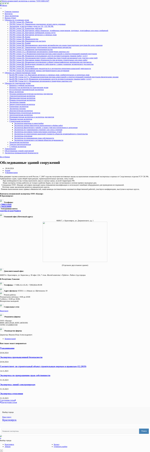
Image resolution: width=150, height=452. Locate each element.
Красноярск (9, 444)
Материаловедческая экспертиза (22, 98)
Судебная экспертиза (17, 147)
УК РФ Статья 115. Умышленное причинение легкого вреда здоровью (37, 24)
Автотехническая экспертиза (21, 115)
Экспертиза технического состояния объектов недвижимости (38, 140)
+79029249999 (5, 207)
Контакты (9, 14)
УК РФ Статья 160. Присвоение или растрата (27, 41)
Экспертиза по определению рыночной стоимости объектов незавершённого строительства (51, 134)
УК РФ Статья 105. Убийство (21, 22)
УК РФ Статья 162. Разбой (20, 43)
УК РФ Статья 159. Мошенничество (23, 39)
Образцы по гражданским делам (18, 83)
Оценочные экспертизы (18, 106)
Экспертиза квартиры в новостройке (29, 123)
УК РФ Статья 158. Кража (19, 37)
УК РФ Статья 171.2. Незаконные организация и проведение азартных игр (39, 52)
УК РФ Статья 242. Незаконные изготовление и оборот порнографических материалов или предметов (50, 62)
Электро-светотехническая (20, 144)
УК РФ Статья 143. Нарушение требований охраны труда (32, 33)
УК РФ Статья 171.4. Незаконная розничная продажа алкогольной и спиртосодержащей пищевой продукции (53, 54)
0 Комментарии (11, 173)
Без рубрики (5, 157)
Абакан (8, 447)
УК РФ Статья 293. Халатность (21, 66)
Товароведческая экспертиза (20, 119)
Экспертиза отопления (23, 136)
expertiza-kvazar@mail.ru (10, 211)
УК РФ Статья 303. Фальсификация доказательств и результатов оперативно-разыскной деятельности (50, 68)
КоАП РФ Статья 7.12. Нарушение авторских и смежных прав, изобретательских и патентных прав (49, 75)
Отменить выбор (60, 447)
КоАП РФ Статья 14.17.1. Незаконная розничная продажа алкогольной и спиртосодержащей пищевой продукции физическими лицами (63, 77)
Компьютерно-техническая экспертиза (24, 113)
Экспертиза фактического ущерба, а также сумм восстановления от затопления (45, 128)
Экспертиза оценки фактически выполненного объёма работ (38, 125)
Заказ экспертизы (12, 16)
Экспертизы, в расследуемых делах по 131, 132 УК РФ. (31, 26)
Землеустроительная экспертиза (22, 104)
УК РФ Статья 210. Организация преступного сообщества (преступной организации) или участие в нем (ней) (53, 58)
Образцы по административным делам (20, 73)
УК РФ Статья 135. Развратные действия (25, 28)
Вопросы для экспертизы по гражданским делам (28, 87)
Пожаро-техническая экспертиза (22, 100)
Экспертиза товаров (17, 102)
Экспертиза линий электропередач (17, 384)
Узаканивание (10, 149)
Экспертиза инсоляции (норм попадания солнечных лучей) (38, 132)
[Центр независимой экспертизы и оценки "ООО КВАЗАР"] (24, 1)
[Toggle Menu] (1, 8)
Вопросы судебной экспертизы (21, 85)
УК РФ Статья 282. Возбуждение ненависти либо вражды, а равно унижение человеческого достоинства (51, 64)
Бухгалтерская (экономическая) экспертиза (26, 90)
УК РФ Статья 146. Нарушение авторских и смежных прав (33, 35)
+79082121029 (6, 204)
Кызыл (56, 444)
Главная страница (12, 12)
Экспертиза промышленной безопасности (21, 153)
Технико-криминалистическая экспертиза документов (31, 94)
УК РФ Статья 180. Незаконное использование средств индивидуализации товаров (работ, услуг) (48, 56)
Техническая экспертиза (19, 142)
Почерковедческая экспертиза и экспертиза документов (31, 117)
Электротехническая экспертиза (22, 96)
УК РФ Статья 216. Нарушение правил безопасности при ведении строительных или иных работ (48, 60)
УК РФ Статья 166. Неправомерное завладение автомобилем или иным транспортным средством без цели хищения (55, 45)
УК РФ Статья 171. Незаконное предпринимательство (31, 50)
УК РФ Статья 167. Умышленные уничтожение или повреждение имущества (40, 47)
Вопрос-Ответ (10, 18)
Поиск (144, 431)
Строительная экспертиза (19, 121)
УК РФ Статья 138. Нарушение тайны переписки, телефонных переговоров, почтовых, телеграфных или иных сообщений (58, 31)
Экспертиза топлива (17, 109)
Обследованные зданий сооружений (19, 151)
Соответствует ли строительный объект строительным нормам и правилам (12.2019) (43, 366)
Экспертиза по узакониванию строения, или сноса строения (38, 130)
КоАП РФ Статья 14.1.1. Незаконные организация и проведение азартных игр (40, 81)
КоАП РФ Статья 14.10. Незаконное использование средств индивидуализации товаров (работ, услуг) (50, 79)
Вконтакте (4, 311)
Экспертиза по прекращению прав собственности (34, 138)
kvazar (7, 170)
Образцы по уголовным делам (17, 20)
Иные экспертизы (16, 92)
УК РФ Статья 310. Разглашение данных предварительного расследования (39, 71)
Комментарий (10, 339)
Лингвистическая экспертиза (21, 111)
